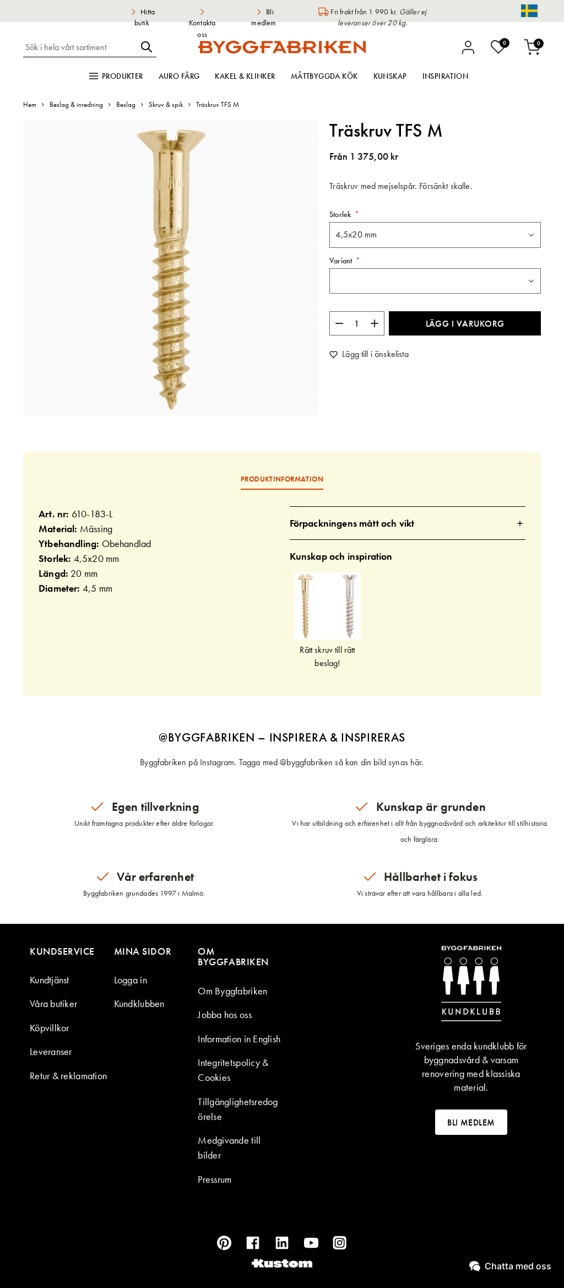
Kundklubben (139, 1003)
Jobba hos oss (225, 1014)
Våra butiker (53, 1003)
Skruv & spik (166, 104)
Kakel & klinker (245, 76)
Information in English (239, 1038)
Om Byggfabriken (232, 990)
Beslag (125, 104)
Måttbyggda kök (324, 76)
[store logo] (281, 47)
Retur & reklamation (68, 1075)
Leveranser (51, 1051)
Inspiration (445, 76)
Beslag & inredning (76, 104)
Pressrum (214, 1179)
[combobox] (80, 47)
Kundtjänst (49, 979)
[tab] (408, 523)
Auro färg (179, 76)
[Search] (146, 47)
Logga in (130, 979)
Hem (29, 104)
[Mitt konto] (468, 47)
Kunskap (390, 76)
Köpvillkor (49, 1027)
